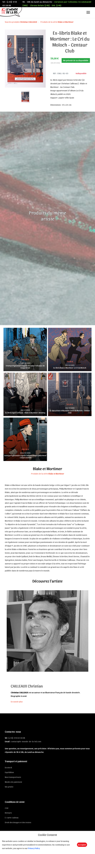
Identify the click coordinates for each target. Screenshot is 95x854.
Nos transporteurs (13, 777)
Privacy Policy (34, 848)
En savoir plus (17, 701)
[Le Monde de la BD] (11, 12)
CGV (6, 808)
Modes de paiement (13, 782)
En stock (8, 767)
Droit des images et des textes (18, 822)
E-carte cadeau (11, 817)
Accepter (82, 844)
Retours (8, 812)
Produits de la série (56, 22)
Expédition (9, 772)
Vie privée (9, 786)
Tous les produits (21, 22)
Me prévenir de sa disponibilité (75, 60)
